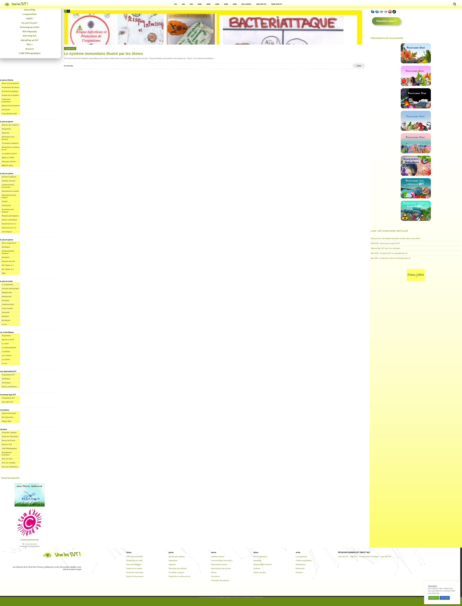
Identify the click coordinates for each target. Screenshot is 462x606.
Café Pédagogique (29, 53)
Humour (29, 49)
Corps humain (7, 308)
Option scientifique (9, 220)
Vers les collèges (9, 463)
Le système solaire (9, 153)
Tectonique (6, 383)
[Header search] (454, 4)
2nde (235, 4)
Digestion (6, 133)
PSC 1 (30, 44)
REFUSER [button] (444, 598)
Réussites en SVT (29, 40)
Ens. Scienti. (246, 4)
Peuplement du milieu (10, 87)
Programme (6, 336)
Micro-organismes (9, 243)
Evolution (5, 257)
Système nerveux (9, 181)
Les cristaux (7, 355)
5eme (208, 4)
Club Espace (7, 232)
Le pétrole (6, 351)
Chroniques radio (29, 27)
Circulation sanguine (10, 143)
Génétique (6, 247)
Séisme (5, 201)
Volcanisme (6, 205)
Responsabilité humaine (262, 564)
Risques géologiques (10, 216)
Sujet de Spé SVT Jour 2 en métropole (385, 248)
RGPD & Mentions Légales (215, 597)
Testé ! (29, 18)
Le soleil (5, 343)
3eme (226, 4)
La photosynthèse (9, 347)
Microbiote (6, 320)
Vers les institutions (10, 467)
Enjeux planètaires (9, 387)
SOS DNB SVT (29, 36)
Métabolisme (7, 292)
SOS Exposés (29, 31)
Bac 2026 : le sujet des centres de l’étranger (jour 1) (390, 258)
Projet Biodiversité (9, 114)
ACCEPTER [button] (434, 598)
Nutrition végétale (9, 177)
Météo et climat (8, 157)
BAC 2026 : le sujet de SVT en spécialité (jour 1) (389, 253)
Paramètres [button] (432, 586)
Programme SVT (8, 375)
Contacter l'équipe (9, 432)
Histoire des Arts (8, 261)
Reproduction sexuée (10, 191)
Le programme (7, 284)
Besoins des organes (10, 125)
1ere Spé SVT (261, 4)
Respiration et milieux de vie (179, 576)
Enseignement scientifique (369, 556)
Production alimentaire (134, 572)
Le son (4, 363)
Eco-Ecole (6, 110)
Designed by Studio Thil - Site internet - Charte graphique (244, 597)
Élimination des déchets (178, 568)
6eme (200, 4)
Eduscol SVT (7, 444)
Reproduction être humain (221, 568)
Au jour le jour (29, 23)
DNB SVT (353, 556)
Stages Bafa (7, 421)
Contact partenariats (30, 540)
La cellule (6, 359)
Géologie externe (9, 161)
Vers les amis (7, 459)
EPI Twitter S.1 (8, 265)
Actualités (29, 10)
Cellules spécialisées (10, 288)
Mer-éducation (7, 417)
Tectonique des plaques (220, 580)
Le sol (4, 324)
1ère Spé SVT (343, 556)
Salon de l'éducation (10, 436)
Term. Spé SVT (276, 4)
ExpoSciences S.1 (9, 224)
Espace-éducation (9, 413)
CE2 (175, 4)
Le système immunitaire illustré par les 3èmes (103, 54)
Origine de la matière (10, 95)
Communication (8, 304)
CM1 (183, 4)
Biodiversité (6, 296)
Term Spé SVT (7, 402)
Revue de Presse (9, 440)
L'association (29, 14)
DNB (3, 273)
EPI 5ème (7, 165)
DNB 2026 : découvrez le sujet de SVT (385, 243)
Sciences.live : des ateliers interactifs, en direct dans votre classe (395, 238)
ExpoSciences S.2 (9, 228)
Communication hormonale (221, 560)
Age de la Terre (8, 340)
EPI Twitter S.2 (8, 269)
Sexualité (5, 312)
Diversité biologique (10, 91)
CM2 (191, 4)
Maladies (5, 316)
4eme (217, 4)
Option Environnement (11, 106)
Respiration (6, 129)
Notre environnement (10, 83)
